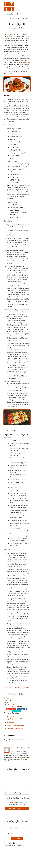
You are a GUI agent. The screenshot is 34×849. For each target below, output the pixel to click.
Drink (12, 18)
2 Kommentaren (14, 704)
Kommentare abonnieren (15, 845)
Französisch (9, 687)
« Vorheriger (12, 28)
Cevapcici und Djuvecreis (15, 725)
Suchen (17, 14)
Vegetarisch (26, 687)
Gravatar (13, 802)
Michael (18, 18)
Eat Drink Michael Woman (18, 740)
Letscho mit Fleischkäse (15, 728)
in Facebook (22, 709)
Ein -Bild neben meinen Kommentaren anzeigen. (18, 803)
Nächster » (23, 28)
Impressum (26, 821)
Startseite (9, 14)
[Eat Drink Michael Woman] (17, 6)
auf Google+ (11, 709)
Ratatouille (26, 62)
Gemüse (17, 687)
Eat (7, 18)
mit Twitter (16, 711)
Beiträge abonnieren (13, 843)
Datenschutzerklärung (14, 823)
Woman (25, 18)
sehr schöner (16, 34)
